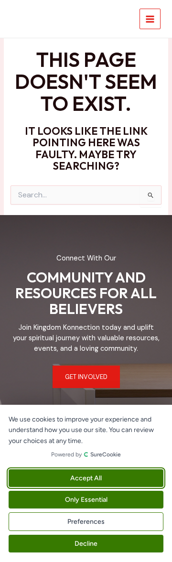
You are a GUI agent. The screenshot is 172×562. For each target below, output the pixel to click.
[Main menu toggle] (150, 19)
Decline (86, 544)
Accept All (86, 478)
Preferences (86, 522)
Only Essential (86, 500)
